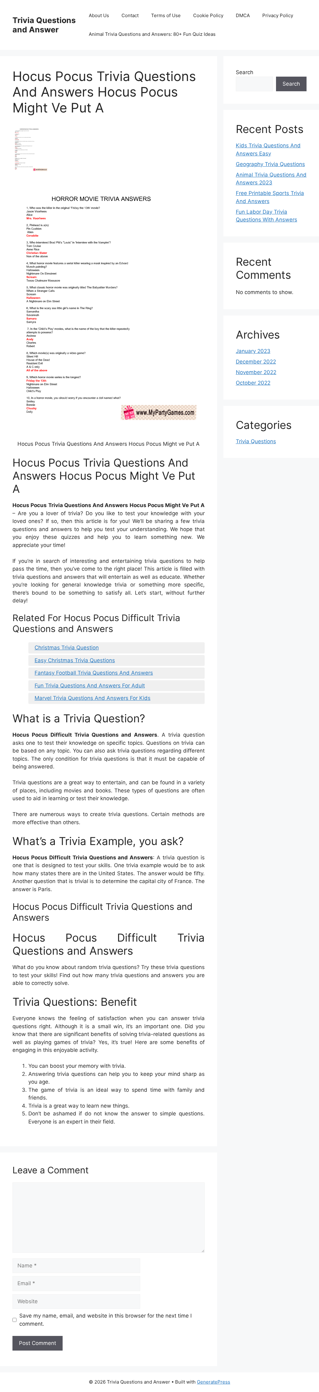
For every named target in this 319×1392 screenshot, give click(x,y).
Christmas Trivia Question (67, 647)
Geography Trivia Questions (270, 164)
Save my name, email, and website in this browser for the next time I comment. (105, 1320)
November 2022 (256, 372)
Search (244, 72)
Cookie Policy (208, 15)
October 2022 (253, 383)
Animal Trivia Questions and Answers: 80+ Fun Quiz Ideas (152, 34)
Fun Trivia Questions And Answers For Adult (90, 685)
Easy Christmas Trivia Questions (75, 660)
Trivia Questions (256, 441)
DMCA (243, 15)
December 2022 (256, 362)
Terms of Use (166, 15)
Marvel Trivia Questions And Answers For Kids (92, 698)
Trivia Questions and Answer (44, 25)
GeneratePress (213, 1382)
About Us (99, 15)
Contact (130, 15)
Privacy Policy (277, 15)
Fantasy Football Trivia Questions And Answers (94, 673)
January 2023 (253, 351)
